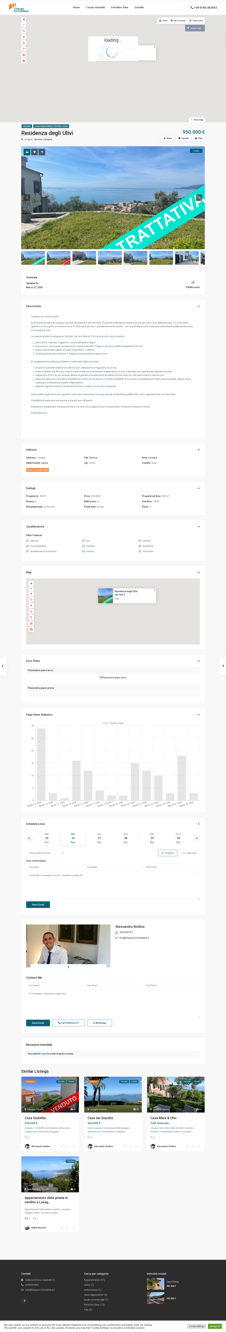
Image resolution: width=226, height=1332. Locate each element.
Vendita (26, 126)
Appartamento (92, 1280)
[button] (115, 65)
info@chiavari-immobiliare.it (134, 938)
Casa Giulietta (35, 1118)
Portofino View (119, 7)
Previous (29, 838)
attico (87, 1285)
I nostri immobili (95, 7)
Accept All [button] (215, 1326)
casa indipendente (44, 126)
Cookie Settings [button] (196, 1326)
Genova (38, 139)
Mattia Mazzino (38, 1227)
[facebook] (24, 1300)
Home (76, 7)
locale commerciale (94, 1299)
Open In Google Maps (37, 470)
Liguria (44, 463)
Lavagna (47, 139)
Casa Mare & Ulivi (163, 1118)
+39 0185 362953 (205, 7)
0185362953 (32, 1285)
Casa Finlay (172, 1281)
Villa (86, 1309)
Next (196, 838)
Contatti (139, 7)
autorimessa (90, 1290)
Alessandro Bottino (130, 927)
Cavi (29, 1189)
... (60, 1131)
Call (70, 1023)
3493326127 (126, 932)
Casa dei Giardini (100, 1118)
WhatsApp (100, 1023)
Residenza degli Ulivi (126, 591)
